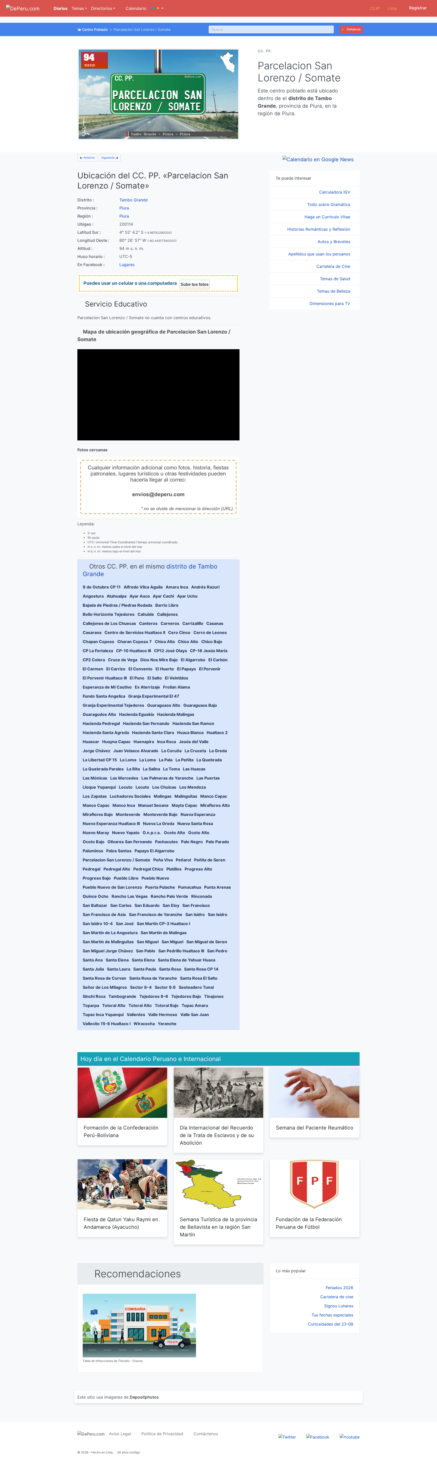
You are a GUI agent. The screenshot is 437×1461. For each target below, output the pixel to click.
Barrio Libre (167, 605)
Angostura (93, 596)
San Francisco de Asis (104, 914)
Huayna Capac (116, 741)
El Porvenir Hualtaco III (105, 677)
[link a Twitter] (287, 1436)
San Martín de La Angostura (110, 932)
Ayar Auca (139, 596)
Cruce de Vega (122, 659)
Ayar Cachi (163, 596)
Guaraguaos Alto (163, 705)
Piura (124, 207)
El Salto (154, 677)
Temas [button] (78, 8)
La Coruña (171, 750)
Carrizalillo (192, 623)
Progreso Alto (198, 868)
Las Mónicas (95, 778)
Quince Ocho (95, 896)
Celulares (353, 29)
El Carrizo (115, 668)
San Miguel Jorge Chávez (108, 950)
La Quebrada (209, 759)
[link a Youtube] (350, 1436)
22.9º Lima (383, 8)
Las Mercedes (124, 778)
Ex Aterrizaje (147, 687)
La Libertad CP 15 (100, 759)
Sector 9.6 (165, 987)
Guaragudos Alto (99, 714)
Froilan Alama (176, 687)
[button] (156, 8)
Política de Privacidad (162, 1433)
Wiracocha (144, 1023)
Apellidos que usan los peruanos (320, 253)
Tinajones (214, 996)
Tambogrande (122, 996)
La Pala (165, 759)
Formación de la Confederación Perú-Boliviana (121, 1131)
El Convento (140, 668)
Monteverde (128, 814)
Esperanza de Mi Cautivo (107, 687)
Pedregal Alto (116, 868)
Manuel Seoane (153, 805)
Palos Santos (119, 850)
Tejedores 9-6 (153, 996)
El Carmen (93, 668)
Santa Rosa (170, 969)
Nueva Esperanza (198, 814)
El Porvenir (210, 668)
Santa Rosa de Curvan (104, 978)
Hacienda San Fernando (146, 723)
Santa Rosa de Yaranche (153, 978)
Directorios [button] (101, 8)
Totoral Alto (113, 1005)
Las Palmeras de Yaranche (167, 778)
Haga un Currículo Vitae (328, 216)
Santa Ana (93, 959)
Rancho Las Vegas (130, 896)
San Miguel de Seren (206, 941)
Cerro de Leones (210, 632)
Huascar (91, 741)
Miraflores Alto (215, 805)
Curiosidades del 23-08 (330, 1324)
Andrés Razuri (205, 587)
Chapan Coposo (98, 641)
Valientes (136, 1014)
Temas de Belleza (334, 291)
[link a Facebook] (317, 1436)
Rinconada (201, 896)
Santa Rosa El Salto (198, 978)
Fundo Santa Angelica (104, 696)
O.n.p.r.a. (152, 832)
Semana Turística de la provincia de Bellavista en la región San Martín (218, 1227)
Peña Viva (163, 859)
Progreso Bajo (97, 878)
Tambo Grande (133, 199)
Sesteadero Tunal (196, 987)
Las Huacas (194, 768)
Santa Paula (144, 969)
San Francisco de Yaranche (155, 914)
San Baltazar (95, 905)
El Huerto (165, 668)
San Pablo (145, 950)
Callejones (167, 614)
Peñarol (183, 859)
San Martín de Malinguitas (108, 941)
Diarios (60, 8)
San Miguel (148, 941)
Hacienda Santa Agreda (106, 732)
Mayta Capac (184, 805)
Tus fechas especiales (332, 1314)
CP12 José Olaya (170, 650)
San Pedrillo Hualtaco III (181, 950)
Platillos (174, 868)
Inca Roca (166, 741)
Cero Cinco (179, 632)
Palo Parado (217, 841)
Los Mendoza (192, 787)
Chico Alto (188, 641)
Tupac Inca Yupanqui (103, 1014)
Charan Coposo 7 (134, 641)
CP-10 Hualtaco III (133, 650)
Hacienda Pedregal (101, 723)
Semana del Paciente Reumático (314, 1128)
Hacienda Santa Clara (153, 732)
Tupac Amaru (195, 1005)
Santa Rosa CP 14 (201, 969)
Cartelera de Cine (334, 266)
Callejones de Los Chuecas (109, 623)
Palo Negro (192, 841)
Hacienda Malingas (175, 714)
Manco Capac (213, 796)
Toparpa (91, 1005)
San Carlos (121, 905)
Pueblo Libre (126, 878)
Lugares (127, 264)
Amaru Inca (177, 587)
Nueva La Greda (158, 823)
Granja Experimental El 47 (153, 696)
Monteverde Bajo (160, 814)
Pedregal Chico (148, 868)
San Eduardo (147, 905)
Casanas (214, 623)
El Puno (137, 677)
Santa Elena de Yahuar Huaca (186, 959)
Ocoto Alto (174, 832)
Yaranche (167, 1023)
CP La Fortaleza (98, 650)
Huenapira (144, 741)
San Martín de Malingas (164, 932)
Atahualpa (116, 596)
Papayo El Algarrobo (154, 850)
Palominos (93, 850)
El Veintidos (176, 677)
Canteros (148, 623)
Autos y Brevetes (335, 241)
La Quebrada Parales (103, 768)
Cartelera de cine (336, 1296)
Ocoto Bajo (93, 841)
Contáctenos (205, 1433)
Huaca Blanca (190, 732)
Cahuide (146, 614)
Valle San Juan (194, 1014)
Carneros (170, 623)
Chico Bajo (211, 641)
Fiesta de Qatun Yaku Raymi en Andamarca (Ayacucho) (121, 1223)
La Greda (218, 750)
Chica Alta (165, 641)
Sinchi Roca (94, 996)
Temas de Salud (336, 278)
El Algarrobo (193, 659)
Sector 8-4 (141, 987)
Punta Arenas (217, 887)
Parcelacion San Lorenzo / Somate (116, 859)
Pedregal (91, 868)
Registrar (417, 7)
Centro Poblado (95, 29)
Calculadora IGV (335, 192)
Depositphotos (144, 1397)
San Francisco (196, 905)
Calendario (135, 8)
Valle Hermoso (162, 1014)
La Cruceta (195, 750)
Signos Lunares (338, 1305)
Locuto (126, 787)
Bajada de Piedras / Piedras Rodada (117, 605)
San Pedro (217, 950)
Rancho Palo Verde (169, 896)
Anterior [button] (89, 157)
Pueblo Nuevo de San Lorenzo (112, 887)
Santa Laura (118, 969)
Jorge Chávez (96, 750)
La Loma (128, 759)
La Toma (171, 768)
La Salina (151, 768)
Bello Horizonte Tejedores (109, 614)
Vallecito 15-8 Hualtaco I (106, 1023)
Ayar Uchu (187, 596)
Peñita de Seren (209, 859)
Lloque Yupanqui (99, 787)
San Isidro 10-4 (98, 923)
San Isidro (195, 914)
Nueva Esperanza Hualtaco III (111, 823)
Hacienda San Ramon (193, 723)
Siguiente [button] (108, 157)
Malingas (162, 796)
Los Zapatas (95, 796)
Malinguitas (185, 796)
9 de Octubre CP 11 (102, 587)
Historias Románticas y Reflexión (319, 229)
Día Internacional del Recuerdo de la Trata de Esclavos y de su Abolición (217, 1135)
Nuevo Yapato (126, 832)
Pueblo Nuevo (155, 878)
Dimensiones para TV (331, 303)
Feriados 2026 (339, 1287)
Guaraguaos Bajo (200, 705)
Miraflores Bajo (98, 814)
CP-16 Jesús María (208, 650)
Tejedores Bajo (186, 996)
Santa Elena (117, 959)
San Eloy (171, 905)
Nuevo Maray (96, 832)
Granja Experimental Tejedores (113, 705)
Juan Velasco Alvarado (135, 750)
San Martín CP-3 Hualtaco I (163, 923)
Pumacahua (189, 887)
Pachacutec (166, 841)
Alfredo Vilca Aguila (143, 587)
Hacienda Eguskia (136, 714)
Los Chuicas (164, 787)
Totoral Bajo (167, 1005)
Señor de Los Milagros (105, 987)
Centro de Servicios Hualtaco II (134, 632)
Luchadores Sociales (130, 796)
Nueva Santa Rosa (195, 823)
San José (125, 923)
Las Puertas (208, 778)
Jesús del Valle (194, 741)
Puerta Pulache (160, 887)
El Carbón (218, 659)
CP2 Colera (94, 659)
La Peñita (184, 759)
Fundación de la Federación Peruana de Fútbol (309, 1223)
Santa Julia (93, 969)
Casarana (92, 632)
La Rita (133, 768)
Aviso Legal (120, 1433)
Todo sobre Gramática (329, 204)
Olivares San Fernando (129, 841)
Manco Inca (124, 805)
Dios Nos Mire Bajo (159, 659)
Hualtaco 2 (217, 732)
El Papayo (186, 668)
